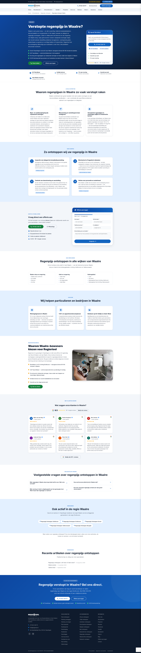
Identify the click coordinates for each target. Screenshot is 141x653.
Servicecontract (93, 5)
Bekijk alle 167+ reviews (71, 457)
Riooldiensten (37, 9)
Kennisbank (100, 631)
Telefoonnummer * (78, 225)
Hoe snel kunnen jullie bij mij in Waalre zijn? (86, 482)
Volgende (91, 241)
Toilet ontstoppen (84, 619)
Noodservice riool (65, 639)
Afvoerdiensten (48, 9)
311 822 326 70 (108, 1)
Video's (86, 9)
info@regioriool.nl (59, 1)
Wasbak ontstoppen (84, 626)
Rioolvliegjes (64, 634)
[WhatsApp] (29, 633)
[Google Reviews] (33, 633)
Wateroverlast (52, 565)
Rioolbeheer (64, 631)
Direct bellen (36, 63)
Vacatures (93, 9)
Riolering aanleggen (66, 619)
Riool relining (64, 641)
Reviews (80, 9)
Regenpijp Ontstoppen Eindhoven (72, 521)
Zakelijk (57, 9)
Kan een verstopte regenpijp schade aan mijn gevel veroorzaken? (88, 488)
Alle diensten (101, 619)
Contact (100, 9)
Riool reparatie (64, 624)
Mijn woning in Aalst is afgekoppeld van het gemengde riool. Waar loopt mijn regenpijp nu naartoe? (47, 489)
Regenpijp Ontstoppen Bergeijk (83, 525)
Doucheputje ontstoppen (86, 624)
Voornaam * (77, 219)
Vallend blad (51, 567)
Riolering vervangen (66, 621)
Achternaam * (96, 219)
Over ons (72, 9)
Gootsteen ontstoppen (85, 621)
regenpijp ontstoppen (58, 534)
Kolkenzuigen (64, 644)
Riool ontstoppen (65, 617)
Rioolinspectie (64, 626)
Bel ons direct (36, 386)
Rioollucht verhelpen (84, 639)
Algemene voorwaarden (101, 650)
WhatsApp (51, 226)
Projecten (65, 9)
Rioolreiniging (64, 629)
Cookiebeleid (110, 650)
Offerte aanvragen (106, 5)
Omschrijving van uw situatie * (81, 231)
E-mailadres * (96, 225)
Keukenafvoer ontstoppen (86, 631)
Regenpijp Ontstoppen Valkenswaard (60, 525)
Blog (99, 636)
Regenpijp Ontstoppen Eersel (93, 521)
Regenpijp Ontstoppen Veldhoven (49, 521)
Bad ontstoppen (83, 629)
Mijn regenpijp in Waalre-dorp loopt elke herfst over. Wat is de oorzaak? (47, 482)
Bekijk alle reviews (82, 410)
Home (29, 9)
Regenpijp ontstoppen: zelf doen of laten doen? (61, 562)
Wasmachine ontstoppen (86, 636)
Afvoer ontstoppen (84, 617)
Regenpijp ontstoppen (46, 13)
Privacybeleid (91, 650)
